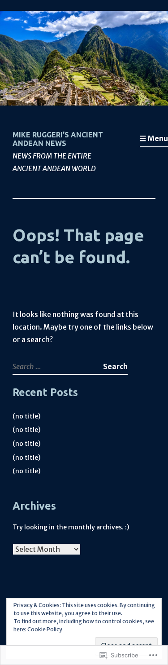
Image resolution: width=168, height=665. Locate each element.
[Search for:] (58, 366)
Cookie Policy (44, 629)
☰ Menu (154, 138)
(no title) (26, 416)
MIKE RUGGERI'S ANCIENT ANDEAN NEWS (58, 139)
